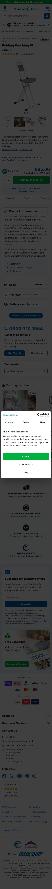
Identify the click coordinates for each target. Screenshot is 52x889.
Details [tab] (26, 422)
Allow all (26, 457)
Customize (24, 464)
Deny (26, 472)
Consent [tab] (9, 422)
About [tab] (43, 422)
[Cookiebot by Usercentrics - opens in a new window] (37, 415)
